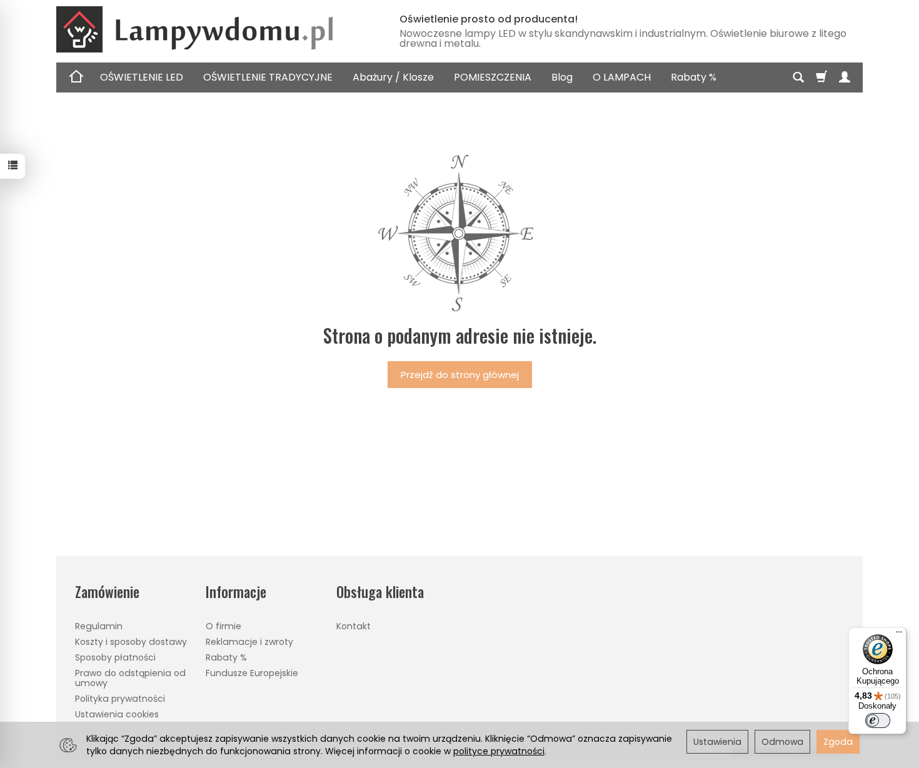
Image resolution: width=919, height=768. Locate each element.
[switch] (877, 720)
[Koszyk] (821, 77)
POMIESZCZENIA (492, 77)
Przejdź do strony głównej (460, 374)
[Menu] (898, 634)
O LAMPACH (622, 77)
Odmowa (782, 742)
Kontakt (353, 626)
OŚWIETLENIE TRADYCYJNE (268, 77)
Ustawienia (717, 742)
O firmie (223, 626)
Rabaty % (693, 77)
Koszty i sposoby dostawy (131, 642)
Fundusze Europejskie (252, 673)
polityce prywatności (499, 751)
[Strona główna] (212, 29)
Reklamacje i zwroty (249, 642)
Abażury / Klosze (393, 77)
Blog (562, 77)
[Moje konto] (844, 77)
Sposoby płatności (115, 657)
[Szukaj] (798, 77)
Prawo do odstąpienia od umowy (130, 678)
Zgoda (838, 742)
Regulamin (99, 626)
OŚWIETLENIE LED (141, 77)
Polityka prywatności (120, 698)
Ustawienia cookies (117, 714)
